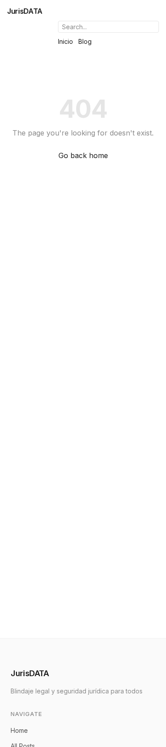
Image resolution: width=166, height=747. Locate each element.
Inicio (65, 41)
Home (19, 730)
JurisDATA (24, 11)
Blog (85, 41)
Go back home (83, 155)
